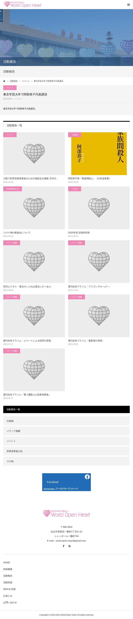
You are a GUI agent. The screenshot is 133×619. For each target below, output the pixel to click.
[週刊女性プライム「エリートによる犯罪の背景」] (34, 315)
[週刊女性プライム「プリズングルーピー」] (99, 261)
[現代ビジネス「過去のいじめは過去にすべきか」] (34, 261)
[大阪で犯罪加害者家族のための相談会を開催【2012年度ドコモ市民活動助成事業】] (34, 153)
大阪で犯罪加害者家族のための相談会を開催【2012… (30, 178)
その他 (74, 189)
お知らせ (7, 595)
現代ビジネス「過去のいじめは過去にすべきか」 (28, 286)
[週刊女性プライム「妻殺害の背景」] (99, 315)
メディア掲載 (11, 243)
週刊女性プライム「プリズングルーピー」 (89, 286)
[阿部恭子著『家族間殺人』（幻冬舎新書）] (99, 153)
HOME (6, 562)
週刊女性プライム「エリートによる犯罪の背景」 (28, 340)
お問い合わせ (10, 602)
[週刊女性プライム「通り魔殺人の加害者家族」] (34, 369)
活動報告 (7, 575)
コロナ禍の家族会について (16, 232)
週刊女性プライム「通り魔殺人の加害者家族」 (27, 394)
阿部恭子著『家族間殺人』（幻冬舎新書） (89, 178)
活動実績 (7, 582)
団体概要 (7, 569)
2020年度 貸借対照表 (79, 232)
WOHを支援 (9, 589)
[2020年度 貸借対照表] (99, 207)
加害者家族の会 (12, 189)
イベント (19, 99)
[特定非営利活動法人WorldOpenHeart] (22, 4)
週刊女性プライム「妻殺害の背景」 (86, 340)
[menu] (128, 4)
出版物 (74, 135)
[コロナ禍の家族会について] (34, 207)
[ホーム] (4, 81)
